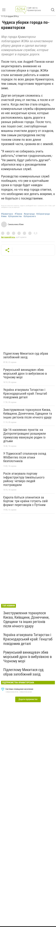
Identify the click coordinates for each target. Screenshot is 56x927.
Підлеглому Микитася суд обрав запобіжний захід (25, 355)
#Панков (18, 214)
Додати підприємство (28, 699)
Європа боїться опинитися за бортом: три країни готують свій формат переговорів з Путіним (25, 501)
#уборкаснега (30, 216)
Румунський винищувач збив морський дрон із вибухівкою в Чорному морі (25, 373)
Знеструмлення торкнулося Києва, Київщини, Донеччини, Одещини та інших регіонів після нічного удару (27, 413)
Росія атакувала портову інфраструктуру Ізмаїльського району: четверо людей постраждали (23, 479)
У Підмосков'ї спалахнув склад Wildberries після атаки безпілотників (24, 457)
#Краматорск (7, 214)
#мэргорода (29, 214)
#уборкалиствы (15, 216)
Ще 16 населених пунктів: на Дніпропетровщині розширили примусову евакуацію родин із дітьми (24, 435)
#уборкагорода (43, 214)
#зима (4, 216)
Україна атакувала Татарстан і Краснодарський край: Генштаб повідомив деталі (25, 393)
